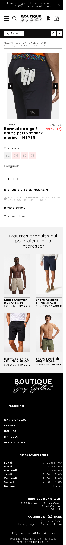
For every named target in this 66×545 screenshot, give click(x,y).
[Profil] (48, 18)
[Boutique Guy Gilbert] (31, 18)
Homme (25, 43)
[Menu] (6, 18)
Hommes (10, 431)
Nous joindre (14, 442)
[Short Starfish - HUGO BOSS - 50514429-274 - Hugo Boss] (17, 281)
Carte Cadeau (15, 419)
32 (7, 155)
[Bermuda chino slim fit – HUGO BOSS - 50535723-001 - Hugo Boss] (17, 339)
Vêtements (40, 43)
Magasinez (11, 43)
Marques (11, 436)
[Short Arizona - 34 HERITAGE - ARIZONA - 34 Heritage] (49, 281)
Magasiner (16, 405)
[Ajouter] (17, 179)
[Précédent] (53, 33)
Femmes (9, 425)
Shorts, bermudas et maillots (25, 45)
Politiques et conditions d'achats (33, 533)
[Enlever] (8, 179)
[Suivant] (59, 33)
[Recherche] (14, 18)
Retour (16, 33)
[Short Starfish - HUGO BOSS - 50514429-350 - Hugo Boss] (49, 339)
